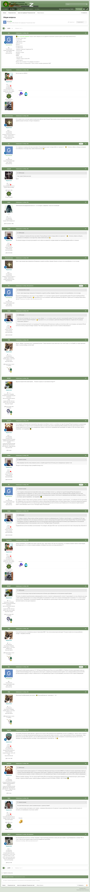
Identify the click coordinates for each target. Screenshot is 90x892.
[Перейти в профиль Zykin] (9, 805)
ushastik (9, 168)
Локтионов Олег (9, 115)
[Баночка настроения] (26, 93)
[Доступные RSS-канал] (87, 885)
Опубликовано (22, 33)
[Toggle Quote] (18, 172)
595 (9, 243)
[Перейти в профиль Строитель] (9, 76)
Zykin (9, 798)
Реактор (9, 730)
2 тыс (9, 392)
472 (9, 130)
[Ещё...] (85, 33)
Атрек (8, 228)
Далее (8, 28)
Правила (21, 9)
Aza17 (8, 834)
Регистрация (79, 9)
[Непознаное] (21, 93)
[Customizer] (84, 9)
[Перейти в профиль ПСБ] (9, 346)
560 (9, 744)
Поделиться (71, 22)
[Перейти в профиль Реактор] (9, 737)
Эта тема (82, 4)
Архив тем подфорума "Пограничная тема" (25, 22)
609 (9, 848)
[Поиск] (87, 4)
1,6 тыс (9, 183)
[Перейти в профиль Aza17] (9, 841)
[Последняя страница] (12, 28)
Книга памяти (30, 9)
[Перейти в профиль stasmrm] (9, 427)
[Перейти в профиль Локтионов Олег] (9, 122)
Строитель (9, 70)
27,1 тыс (9, 84)
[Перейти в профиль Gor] (4, 22)
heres (9, 202)
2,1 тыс (9, 812)
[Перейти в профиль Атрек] (9, 235)
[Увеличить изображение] (16, 36)
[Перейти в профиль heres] (9, 209)
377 (9, 435)
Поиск (37, 9)
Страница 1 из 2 (18, 28)
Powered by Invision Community (83, 889)
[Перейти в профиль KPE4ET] (9, 385)
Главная (6, 9)
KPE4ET (9, 378)
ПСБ (9, 340)
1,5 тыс (9, 216)
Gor (9, 33)
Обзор (12, 9)
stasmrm (9, 420)
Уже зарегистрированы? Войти (66, 9)
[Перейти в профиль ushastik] (9, 175)
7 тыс (9, 354)
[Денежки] (21, 821)
